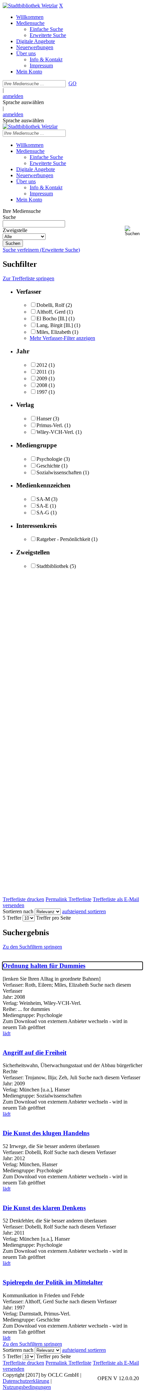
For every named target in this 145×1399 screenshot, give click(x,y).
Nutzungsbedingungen (27, 1387)
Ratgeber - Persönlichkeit (63, 539)
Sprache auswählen (23, 102)
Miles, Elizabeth (53, 332)
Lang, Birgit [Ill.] (54, 325)
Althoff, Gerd (50, 312)
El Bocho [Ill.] (51, 318)
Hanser (44, 418)
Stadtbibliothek (52, 566)
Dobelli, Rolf (50, 305)
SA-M (43, 499)
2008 (41, 385)
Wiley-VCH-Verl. (55, 432)
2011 (41, 372)
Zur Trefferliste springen (28, 278)
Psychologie (49, 459)
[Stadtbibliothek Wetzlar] (30, 5)
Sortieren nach (18, 911)
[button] (133, 231)
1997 (41, 392)
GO (72, 83)
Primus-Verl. (49, 425)
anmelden (13, 96)
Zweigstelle (15, 230)
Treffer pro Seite (53, 918)
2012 (41, 365)
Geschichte (48, 466)
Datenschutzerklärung (26, 1381)
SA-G (42, 512)
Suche (9, 217)
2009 (41, 378)
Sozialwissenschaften (59, 472)
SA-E (42, 506)
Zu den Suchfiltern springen (32, 947)
